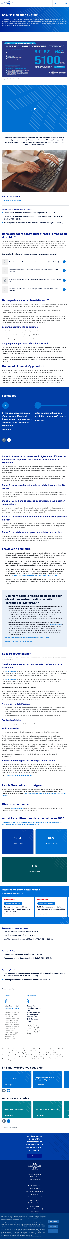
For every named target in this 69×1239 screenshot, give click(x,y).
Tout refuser (53, 1226)
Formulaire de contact (12, 1009)
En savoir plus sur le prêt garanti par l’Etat (18, 641)
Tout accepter (53, 1221)
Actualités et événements (35, 1197)
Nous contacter (34, 1206)
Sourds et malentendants (34, 1209)
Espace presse (34, 1211)
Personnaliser (52, 1231)
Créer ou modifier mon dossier (12, 200)
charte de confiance (17, 808)
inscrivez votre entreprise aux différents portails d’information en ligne (34, 575)
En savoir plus (6, 429)
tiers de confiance (10, 671)
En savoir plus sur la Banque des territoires (18, 775)
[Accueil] (34, 1166)
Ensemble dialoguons (34, 1174)
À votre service (34, 1183)
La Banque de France (34, 1179)
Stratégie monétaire (34, 1185)
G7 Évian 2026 (34, 1177)
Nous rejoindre (34, 1200)
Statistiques (34, 1194)
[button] (66, 3)
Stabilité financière (34, 1188)
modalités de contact (55, 624)
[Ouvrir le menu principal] (2, 3)
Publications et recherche (34, 1191)
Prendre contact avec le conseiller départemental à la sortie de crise (27, 637)
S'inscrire (34, 1156)
